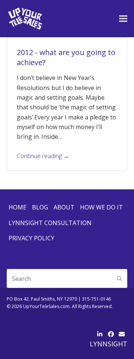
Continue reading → (43, 156)
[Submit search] (119, 278)
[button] (123, 18)
